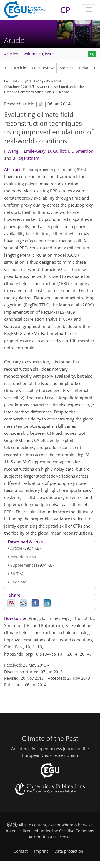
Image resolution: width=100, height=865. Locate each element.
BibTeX (16, 573)
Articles (11, 53)
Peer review (43, 67)
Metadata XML (23, 556)
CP (65, 9)
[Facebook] (35, 602)
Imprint (41, 851)
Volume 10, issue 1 (41, 53)
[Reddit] (23, 602)
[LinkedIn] (47, 602)
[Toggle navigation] (88, 9)
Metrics (66, 67)
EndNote (18, 582)
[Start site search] (92, 54)
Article (20, 67)
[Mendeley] (11, 602)
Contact (21, 851)
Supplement (21, 565)
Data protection (68, 851)
